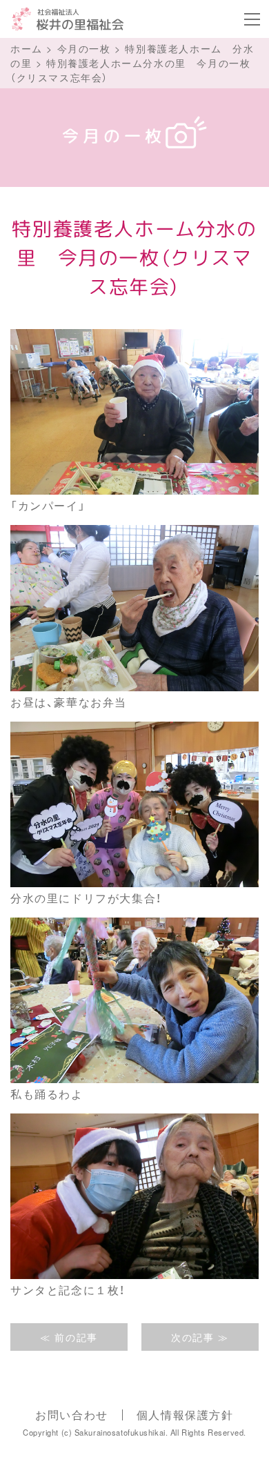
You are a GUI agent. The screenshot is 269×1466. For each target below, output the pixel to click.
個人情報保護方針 (185, 1415)
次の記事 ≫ (200, 1337)
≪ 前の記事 (69, 1337)
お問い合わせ (71, 1415)
